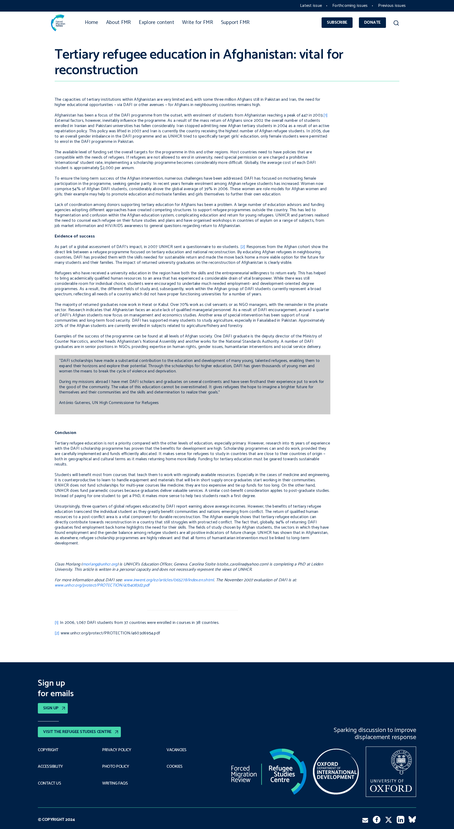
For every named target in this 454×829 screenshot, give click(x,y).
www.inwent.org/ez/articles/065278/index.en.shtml (169, 580)
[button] (396, 24)
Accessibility (50, 766)
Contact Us (49, 783)
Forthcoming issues (350, 5)
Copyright (48, 750)
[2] (242, 246)
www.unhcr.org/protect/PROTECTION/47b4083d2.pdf (102, 585)
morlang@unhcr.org (99, 564)
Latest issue (311, 5)
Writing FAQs (115, 783)
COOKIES (175, 766)
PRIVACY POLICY (116, 750)
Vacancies (177, 750)
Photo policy (115, 766)
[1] (325, 115)
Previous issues (392, 5)
